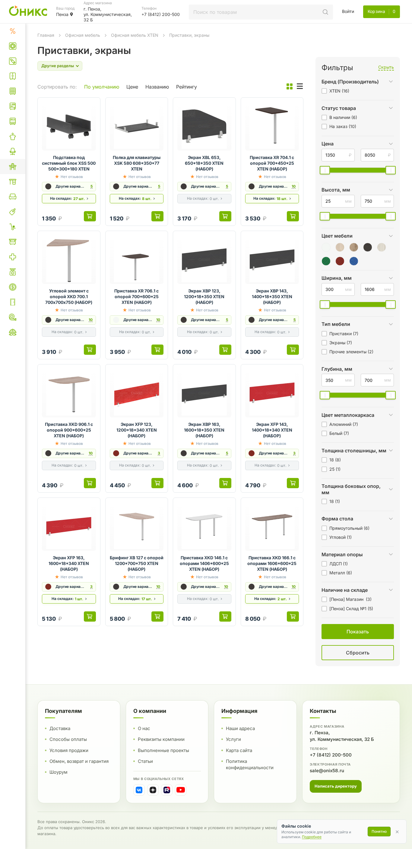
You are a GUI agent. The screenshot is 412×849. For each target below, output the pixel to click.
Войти (348, 11)
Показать (295, 660)
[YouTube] (180, 790)
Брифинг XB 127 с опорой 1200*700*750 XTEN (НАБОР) (136, 563)
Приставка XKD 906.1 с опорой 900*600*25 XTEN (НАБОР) (69, 430)
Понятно (379, 831)
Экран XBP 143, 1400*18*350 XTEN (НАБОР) (272, 296)
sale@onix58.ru (327, 770)
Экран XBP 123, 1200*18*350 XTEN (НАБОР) (204, 296)
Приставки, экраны (189, 35)
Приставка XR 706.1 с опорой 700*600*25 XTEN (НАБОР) (136, 296)
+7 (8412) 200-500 (331, 755)
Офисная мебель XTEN (134, 35)
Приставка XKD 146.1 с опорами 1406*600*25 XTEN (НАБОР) (204, 563)
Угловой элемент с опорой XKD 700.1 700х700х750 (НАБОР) (68, 296)
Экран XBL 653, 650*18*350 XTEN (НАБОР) (204, 163)
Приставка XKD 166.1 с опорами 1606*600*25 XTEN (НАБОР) (271, 563)
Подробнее (312, 837)
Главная (45, 35)
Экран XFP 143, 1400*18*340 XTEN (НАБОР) (272, 430)
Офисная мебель (82, 35)
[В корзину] (90, 216)
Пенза (62, 14)
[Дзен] (153, 790)
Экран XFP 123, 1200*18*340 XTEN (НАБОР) (136, 430)
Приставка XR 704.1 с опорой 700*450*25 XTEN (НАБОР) (272, 163)
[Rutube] (167, 790)
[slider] (325, 170)
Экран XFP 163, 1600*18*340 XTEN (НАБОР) (69, 563)
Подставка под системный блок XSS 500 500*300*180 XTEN (69, 163)
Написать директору (336, 786)
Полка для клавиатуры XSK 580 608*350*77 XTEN (136, 163)
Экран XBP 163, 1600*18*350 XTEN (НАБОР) (204, 430)
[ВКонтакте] (139, 790)
